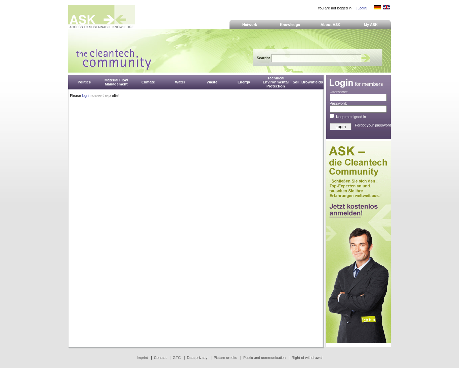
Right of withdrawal (307, 358)
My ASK (371, 25)
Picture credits (225, 358)
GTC (177, 358)
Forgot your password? (374, 125)
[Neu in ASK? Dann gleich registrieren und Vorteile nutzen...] (358, 342)
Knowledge (290, 25)
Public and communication (264, 358)
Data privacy (197, 358)
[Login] (362, 8)
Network (249, 25)
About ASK (330, 25)
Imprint (142, 358)
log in (86, 96)
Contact (160, 358)
